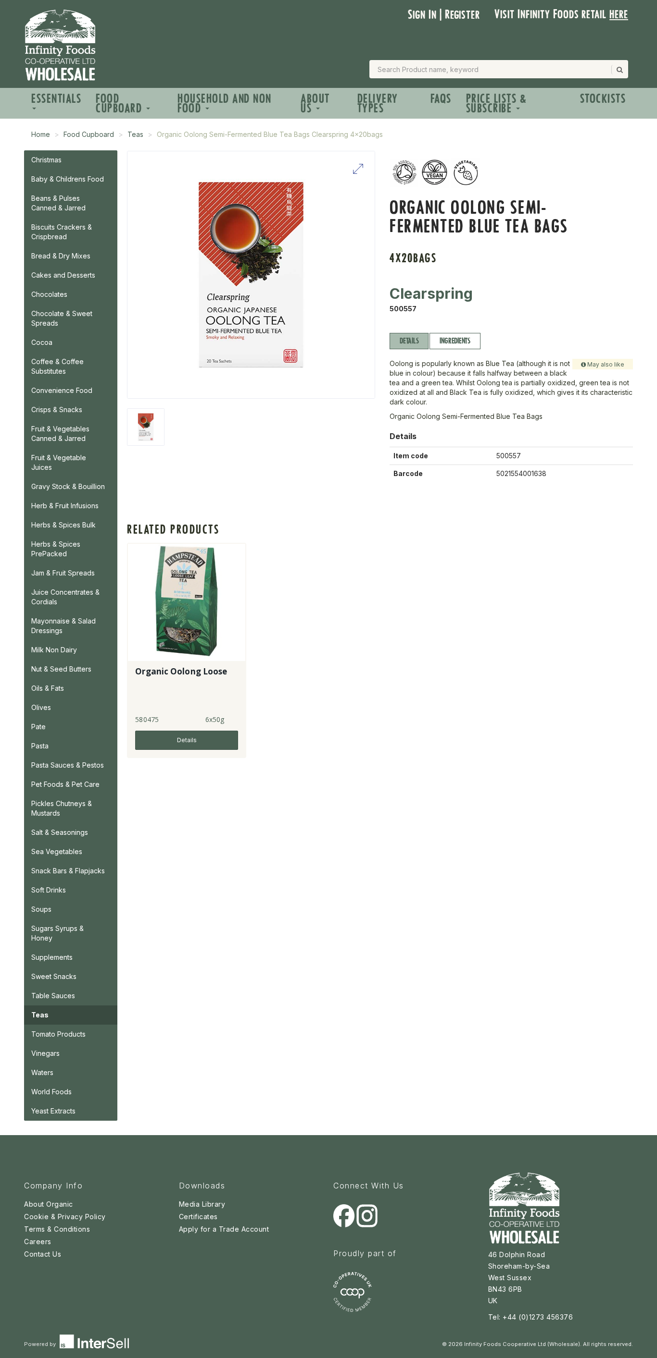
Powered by (40, 1344)
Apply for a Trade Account (224, 1229)
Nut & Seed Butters (61, 669)
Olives (41, 707)
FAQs (441, 98)
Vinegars (45, 1053)
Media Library (202, 1204)
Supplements (52, 957)
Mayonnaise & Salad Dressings (63, 626)
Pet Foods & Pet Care (65, 784)
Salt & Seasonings (59, 832)
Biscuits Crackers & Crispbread (61, 232)
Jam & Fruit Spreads (63, 573)
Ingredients (455, 341)
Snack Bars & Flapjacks (68, 871)
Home (40, 134)
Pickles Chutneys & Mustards (61, 808)
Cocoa (41, 342)
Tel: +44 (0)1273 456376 (530, 1317)
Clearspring (431, 293)
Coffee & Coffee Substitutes (57, 366)
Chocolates (49, 294)
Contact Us (42, 1254)
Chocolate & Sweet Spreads (61, 318)
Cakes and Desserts (63, 275)
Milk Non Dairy (54, 650)
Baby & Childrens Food (67, 179)
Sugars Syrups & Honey (57, 933)
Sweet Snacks (53, 976)
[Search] (619, 69)
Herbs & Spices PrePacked (55, 549)
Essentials (56, 98)
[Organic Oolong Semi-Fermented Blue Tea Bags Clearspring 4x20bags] (145, 427)
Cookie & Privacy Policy (65, 1216)
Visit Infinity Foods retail (561, 14)
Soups (41, 909)
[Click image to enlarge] (251, 275)
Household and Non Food (224, 103)
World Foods (51, 1092)
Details (409, 341)
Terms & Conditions (57, 1229)
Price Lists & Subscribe (496, 103)
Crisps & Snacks (56, 409)
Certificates (198, 1216)
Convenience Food (61, 390)
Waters (42, 1072)
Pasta (40, 746)
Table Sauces (53, 995)
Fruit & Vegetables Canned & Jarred (60, 433)
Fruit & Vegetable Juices (58, 462)
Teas (135, 134)
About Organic (48, 1204)
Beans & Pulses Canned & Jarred (58, 203)
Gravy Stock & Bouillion (68, 486)
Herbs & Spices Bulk (63, 525)
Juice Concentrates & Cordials (65, 597)
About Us (315, 103)
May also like (605, 364)
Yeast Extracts (53, 1111)
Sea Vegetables (56, 851)
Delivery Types (377, 103)
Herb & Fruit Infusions (65, 506)
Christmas (46, 160)
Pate (38, 726)
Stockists (603, 98)
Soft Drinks (48, 890)
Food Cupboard (120, 103)
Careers (37, 1241)
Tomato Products (58, 1034)
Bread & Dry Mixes (60, 256)
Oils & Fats (47, 688)
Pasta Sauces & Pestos (67, 765)
